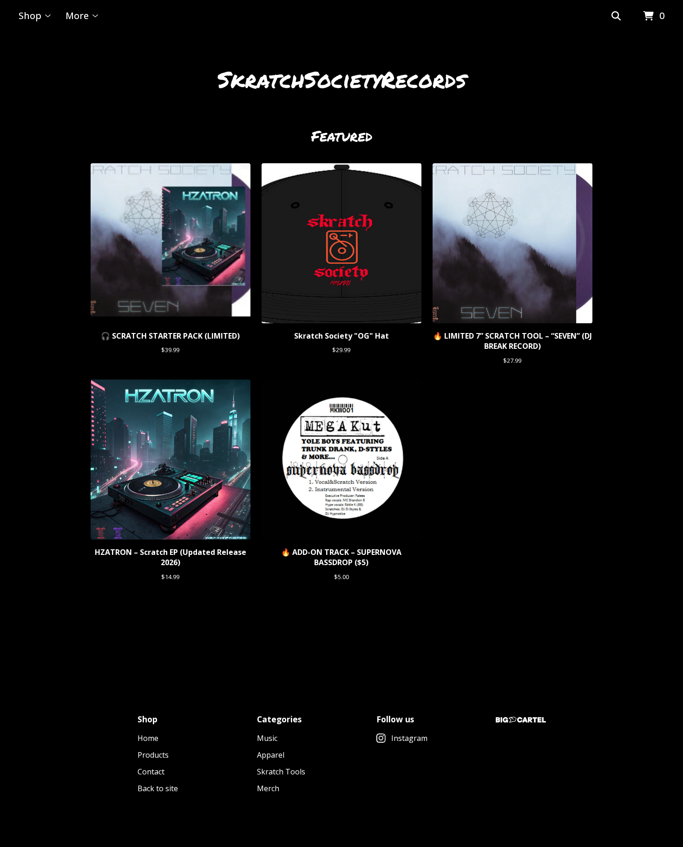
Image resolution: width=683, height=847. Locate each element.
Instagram (409, 738)
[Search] (616, 16)
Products (153, 755)
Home (148, 738)
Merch (268, 788)
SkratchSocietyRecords (341, 79)
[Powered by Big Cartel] (521, 720)
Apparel (270, 755)
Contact (151, 772)
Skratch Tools (281, 772)
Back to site (158, 788)
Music (267, 738)
